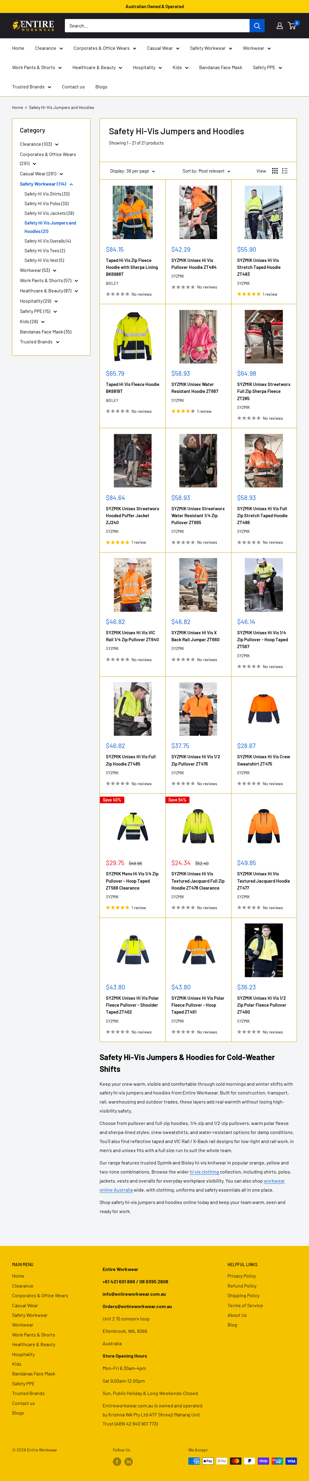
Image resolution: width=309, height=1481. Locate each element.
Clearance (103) (36, 144)
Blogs (101, 86)
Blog (232, 1324)
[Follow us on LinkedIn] (128, 1461)
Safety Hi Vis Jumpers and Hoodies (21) (50, 227)
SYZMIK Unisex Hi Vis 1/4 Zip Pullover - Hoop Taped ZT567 (262, 639)
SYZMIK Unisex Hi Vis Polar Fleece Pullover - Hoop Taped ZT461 (198, 1005)
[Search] (257, 25)
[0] (292, 25)
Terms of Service (245, 1305)
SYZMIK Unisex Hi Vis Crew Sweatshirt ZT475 (263, 760)
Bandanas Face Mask (220, 67)
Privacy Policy (242, 1276)
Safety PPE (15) (35, 311)
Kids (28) (29, 321)
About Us (237, 1315)
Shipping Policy (244, 1295)
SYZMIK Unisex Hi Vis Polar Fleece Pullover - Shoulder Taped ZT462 (132, 1005)
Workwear (253, 48)
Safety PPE (264, 67)
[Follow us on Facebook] (117, 1461)
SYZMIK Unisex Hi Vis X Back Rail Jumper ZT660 (195, 636)
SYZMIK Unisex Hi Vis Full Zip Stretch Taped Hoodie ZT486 (262, 515)
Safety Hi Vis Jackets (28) (49, 213)
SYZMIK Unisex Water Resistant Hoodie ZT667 (194, 387)
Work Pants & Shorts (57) (46, 280)
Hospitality (144, 67)
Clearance (45, 48)
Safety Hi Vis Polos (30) (46, 203)
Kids (177, 67)
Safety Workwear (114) (43, 183)
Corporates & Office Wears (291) (48, 158)
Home (18, 48)
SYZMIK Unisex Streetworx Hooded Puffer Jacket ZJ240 (132, 515)
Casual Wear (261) (38, 173)
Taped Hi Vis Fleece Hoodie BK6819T (132, 387)
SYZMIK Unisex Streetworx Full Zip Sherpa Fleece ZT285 (264, 391)
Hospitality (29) (36, 301)
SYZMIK (177, 276)
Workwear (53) (35, 270)
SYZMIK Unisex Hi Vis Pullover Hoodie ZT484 (194, 263)
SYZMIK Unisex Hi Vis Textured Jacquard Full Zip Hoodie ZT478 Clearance (198, 880)
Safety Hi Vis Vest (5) (44, 260)
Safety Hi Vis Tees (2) (44, 250)
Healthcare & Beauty (94, 67)
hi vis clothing (204, 1171)
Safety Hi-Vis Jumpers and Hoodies (61, 107)
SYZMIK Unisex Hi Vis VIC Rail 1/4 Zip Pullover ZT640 (132, 636)
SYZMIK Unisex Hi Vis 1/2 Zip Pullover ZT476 (195, 760)
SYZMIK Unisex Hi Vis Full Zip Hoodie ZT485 (131, 760)
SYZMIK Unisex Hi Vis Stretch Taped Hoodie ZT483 (259, 267)
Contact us (73, 86)
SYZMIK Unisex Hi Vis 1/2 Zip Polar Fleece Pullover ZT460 (261, 1005)
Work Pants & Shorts (33, 67)
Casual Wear (160, 48)
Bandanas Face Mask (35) (45, 331)
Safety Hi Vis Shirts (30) (46, 193)
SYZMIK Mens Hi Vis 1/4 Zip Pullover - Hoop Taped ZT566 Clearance (132, 880)
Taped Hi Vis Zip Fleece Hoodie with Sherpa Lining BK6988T (132, 267)
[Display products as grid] (275, 171)
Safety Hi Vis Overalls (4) (47, 241)
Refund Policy (242, 1285)
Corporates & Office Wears (102, 48)
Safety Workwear (208, 48)
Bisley (112, 283)
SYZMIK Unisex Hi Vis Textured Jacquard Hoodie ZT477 (263, 880)
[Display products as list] (285, 171)
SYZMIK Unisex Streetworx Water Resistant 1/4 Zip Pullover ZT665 (198, 515)
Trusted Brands (28, 86)
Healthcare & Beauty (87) (46, 290)
